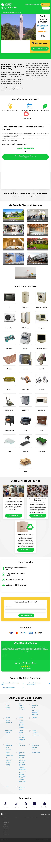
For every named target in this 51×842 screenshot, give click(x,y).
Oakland (21, 744)
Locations (31, 4)
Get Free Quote (26, 615)
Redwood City (9, 759)
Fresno (34, 719)
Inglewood (7, 732)
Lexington (5, 826)
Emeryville (21, 724)
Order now (45, 5)
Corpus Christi (6, 830)
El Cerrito (21, 719)
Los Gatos (21, 741)
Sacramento (22, 752)
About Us (27, 4)
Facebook (48, 823)
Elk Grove (21, 720)
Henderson (5, 828)
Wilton (20, 789)
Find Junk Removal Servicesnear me (25, 157)
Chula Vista (35, 709)
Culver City (35, 714)
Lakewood (21, 734)
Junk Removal (5, 817)
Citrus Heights (35, 710)
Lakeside (21, 732)
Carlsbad (34, 704)
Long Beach (22, 737)
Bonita (20, 705)
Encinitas (21, 726)
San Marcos (22, 764)
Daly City (8, 717)
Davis (7, 719)
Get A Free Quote (39, 49)
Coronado (34, 712)
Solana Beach (22, 776)
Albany (7, 705)
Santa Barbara (22, 769)
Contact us (38, 4)
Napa (7, 744)
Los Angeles (22, 739)
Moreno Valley (36, 735)
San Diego (21, 759)
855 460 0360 (10, 8)
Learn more (12, 515)
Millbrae (35, 734)
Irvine (6, 734)
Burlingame (22, 709)
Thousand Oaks (36, 752)
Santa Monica (22, 771)
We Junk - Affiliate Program (31, 817)
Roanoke (5, 832)
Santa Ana (21, 767)
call (25, 148)
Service (34, 4)
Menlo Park (35, 732)
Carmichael (35, 705)
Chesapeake (5, 834)
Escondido (21, 727)
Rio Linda (8, 762)
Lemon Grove (22, 735)
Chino (33, 707)
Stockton (21, 783)
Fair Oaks (34, 717)
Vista (7, 786)
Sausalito (21, 774)
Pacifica (34, 744)
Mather (34, 730)
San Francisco (22, 760)
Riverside (8, 764)
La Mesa (21, 730)
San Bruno (21, 757)
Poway (34, 749)
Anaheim (8, 707)
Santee (21, 772)
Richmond (8, 760)
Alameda (8, 704)
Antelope (8, 709)
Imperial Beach (8, 730)
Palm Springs (35, 745)
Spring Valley (22, 781)
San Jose (21, 762)
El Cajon (21, 717)
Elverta (20, 722)
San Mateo (21, 766)
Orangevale (22, 745)
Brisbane (21, 707)
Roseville (8, 766)
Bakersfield (22, 704)
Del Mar (8, 720)
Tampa (4, 824)
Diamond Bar (9, 722)
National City (9, 745)
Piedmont (34, 747)
